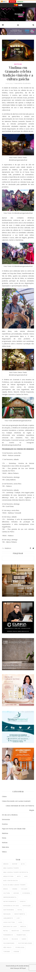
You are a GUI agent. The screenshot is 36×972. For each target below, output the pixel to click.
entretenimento (9, 901)
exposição (27, 905)
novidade (26, 930)
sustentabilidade (25, 943)
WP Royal (23, 968)
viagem (16, 951)
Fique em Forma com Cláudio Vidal (13, 829)
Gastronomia (8, 909)
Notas (4, 838)
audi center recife (10, 880)
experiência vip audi (11, 905)
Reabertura (21, 935)
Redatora (8, 548)
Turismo (6, 951)
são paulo (7, 947)
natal (5, 930)
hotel (20, 909)
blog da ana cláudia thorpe (14, 885)
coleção (24, 889)
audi (26, 876)
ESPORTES (20, 1)
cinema (14, 889)
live (18, 918)
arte (19, 876)
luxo (20, 922)
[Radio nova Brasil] (18, 34)
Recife (5, 939)
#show (14, 864)
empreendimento (9, 897)
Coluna (4, 796)
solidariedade (8, 943)
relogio (15, 939)
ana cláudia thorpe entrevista (15, 872)
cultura (6, 893)
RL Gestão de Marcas (23, 966)
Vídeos (4, 852)
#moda (5, 864)
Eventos (5, 824)
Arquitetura (8, 876)
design (16, 893)
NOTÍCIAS (12, 1)
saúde (24, 939)
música (23, 926)
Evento (23, 901)
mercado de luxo (10, 926)
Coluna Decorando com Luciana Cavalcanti (16, 801)
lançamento (8, 918)
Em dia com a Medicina (10, 815)
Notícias (18, 64)
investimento (19, 914)
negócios (15, 930)
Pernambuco (8, 935)
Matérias (5, 833)
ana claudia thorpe (11, 868)
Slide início (5, 847)
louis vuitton (9, 922)
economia (26, 893)
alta (23, 864)
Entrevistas (6, 819)
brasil (5, 889)
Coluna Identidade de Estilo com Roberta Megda (20, 808)
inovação (7, 914)
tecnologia (19, 947)
